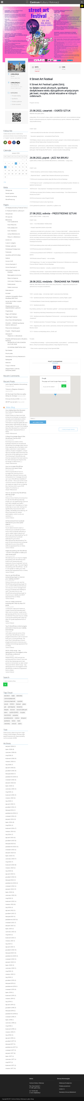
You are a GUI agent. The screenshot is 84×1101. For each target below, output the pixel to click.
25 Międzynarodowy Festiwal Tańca (16, 207)
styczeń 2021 (9, 947)
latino (5, 712)
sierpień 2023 (9, 852)
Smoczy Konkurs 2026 (12, 399)
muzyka (22, 712)
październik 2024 (10, 813)
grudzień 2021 (9, 913)
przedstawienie (8, 718)
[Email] (58, 367)
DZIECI (12, 704)
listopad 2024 (9, 810)
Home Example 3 (10, 267)
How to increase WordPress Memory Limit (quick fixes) (14, 467)
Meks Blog (10, 407)
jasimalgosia (11, 707)
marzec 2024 (9, 831)
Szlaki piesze (11, 284)
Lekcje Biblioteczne (14, 234)
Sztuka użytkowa (17, 101)
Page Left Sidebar (11, 314)
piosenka (15, 715)
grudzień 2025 (9, 770)
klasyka (6, 709)
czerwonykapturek (9, 698)
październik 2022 (10, 883)
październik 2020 (10, 956)
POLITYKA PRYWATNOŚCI (13, 320)
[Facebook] (14, 142)
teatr (18, 721)
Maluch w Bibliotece (14, 237)
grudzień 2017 (9, 1041)
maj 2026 (8, 755)
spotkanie (7, 721)
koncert (12, 709)
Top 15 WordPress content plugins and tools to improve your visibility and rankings (16, 627)
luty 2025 (8, 801)
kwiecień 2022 (9, 901)
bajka (13, 695)
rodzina (17, 718)
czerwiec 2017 (9, 1059)
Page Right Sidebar (11, 317)
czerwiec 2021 (9, 931)
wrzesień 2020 (9, 959)
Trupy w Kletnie (10, 365)
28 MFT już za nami (11, 402)
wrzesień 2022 (9, 886)
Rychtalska (8, 350)
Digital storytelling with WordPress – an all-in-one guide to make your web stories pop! (16, 552)
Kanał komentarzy (11, 196)
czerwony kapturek (9, 701)
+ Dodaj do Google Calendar (68, 429)
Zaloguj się (8, 190)
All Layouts (8, 217)
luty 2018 (8, 1035)
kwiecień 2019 (9, 995)
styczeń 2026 (9, 767)
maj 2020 (8, 971)
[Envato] (5, 142)
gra (5, 707)
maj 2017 (8, 1062)
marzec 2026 (9, 761)
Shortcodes (9, 353)
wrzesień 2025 (9, 780)
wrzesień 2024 (9, 816)
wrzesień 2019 (9, 989)
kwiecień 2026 (9, 758)
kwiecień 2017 (9, 1065)
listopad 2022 (9, 880)
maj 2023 (8, 862)
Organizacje (9, 311)
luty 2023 (8, 871)
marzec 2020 (9, 974)
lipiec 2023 (8, 856)
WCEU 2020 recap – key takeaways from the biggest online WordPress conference (16, 652)
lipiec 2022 (8, 892)
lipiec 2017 (8, 1056)
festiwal (18, 704)
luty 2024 (8, 834)
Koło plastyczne (12, 228)
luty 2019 (8, 1001)
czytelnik (19, 701)
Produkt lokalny (16, 96)
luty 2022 (8, 907)
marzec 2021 (9, 941)
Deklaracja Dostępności (12, 249)
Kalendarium (9, 290)
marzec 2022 (9, 904)
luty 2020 (8, 977)
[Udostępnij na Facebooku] (54, 367)
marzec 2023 (9, 868)
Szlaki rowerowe (13, 287)
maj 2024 (8, 825)
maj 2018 (8, 1026)
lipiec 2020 (8, 965)
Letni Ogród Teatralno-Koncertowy (16, 384)
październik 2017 (10, 1047)
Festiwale (8, 252)
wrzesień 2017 (9, 1050)
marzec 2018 (9, 1032)
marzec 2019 (9, 998)
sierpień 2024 (9, 819)
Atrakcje (10, 272)
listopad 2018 (9, 1010)
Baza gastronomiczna (14, 275)
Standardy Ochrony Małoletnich (15, 356)
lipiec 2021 (8, 928)
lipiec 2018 (8, 1020)
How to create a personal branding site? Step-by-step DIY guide (15, 603)
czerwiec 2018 (9, 1023)
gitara (24, 704)
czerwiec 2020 (10, 968)
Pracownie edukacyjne (12, 328)
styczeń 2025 (9, 804)
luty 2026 (8, 764)
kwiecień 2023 (9, 865)
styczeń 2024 (9, 837)
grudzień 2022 (9, 877)
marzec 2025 (9, 798)
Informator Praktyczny (14, 281)
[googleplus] (9, 142)
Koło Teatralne (12, 231)
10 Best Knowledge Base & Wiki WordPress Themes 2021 (15, 437)
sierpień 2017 (9, 1053)
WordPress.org (10, 199)
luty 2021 (8, 944)
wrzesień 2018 (9, 1017)
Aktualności (9, 214)
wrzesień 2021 (9, 922)
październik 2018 (10, 1013)
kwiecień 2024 (9, 828)
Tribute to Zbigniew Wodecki (14, 389)
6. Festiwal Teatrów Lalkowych (14, 211)
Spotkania (15, 98)
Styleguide (8, 359)
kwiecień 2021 (9, 938)
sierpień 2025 (9, 783)
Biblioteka (8, 220)
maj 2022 (8, 898)
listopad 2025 (9, 773)
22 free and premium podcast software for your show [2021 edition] (14, 522)
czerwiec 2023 (9, 859)
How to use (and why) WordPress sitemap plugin (15, 493)
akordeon (7, 695)
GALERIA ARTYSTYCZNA (13, 255)
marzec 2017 (9, 1068)
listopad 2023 (9, 843)
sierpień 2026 (9, 746)
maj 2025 (8, 792)
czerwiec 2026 (9, 752)
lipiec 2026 (8, 749)
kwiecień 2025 (9, 795)
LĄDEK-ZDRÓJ (13, 712)
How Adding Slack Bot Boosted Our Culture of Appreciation (15, 411)
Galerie (7, 258)
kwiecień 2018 (9, 1029)
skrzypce (23, 718)
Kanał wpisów (9, 193)
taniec (13, 721)
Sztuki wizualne (16, 104)
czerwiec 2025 (9, 789)
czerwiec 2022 (9, 895)
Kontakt (7, 293)
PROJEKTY (8, 334)
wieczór (14, 723)
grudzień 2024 (9, 807)
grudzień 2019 (9, 980)
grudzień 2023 (9, 840)
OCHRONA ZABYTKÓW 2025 (17, 347)
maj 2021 (8, 934)
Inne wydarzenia (13, 221)
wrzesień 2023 (9, 849)
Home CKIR (9, 261)
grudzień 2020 (9, 950)
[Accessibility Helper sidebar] (82, 6)
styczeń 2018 (9, 1038)
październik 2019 (10, 986)
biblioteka (19, 695)
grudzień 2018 (9, 1007)
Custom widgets (10, 243)
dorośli (6, 704)
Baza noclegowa (13, 278)
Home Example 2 (10, 264)
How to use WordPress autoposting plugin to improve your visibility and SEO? (15, 577)
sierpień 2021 (9, 925)
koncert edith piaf (22, 709)
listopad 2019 (9, 983)
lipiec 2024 (8, 822)
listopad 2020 (9, 953)
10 (5, 167)
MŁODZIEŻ (7, 715)
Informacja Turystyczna (12, 270)
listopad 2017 (9, 1044)
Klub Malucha (12, 224)
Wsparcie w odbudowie (15, 336)
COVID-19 (8, 240)
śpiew (19, 723)
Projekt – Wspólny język (12, 331)
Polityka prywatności (64, 1086)
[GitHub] (18, 142)
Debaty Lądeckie (10, 246)
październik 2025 (10, 777)
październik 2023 (10, 846)
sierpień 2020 (9, 962)
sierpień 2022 (9, 889)
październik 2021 (10, 919)
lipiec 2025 (8, 786)
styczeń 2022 (9, 910)
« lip (4, 182)
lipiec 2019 (8, 992)
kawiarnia (19, 707)
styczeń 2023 (9, 874)
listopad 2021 (9, 916)
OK (64, 386)
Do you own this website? (49, 386)
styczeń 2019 (9, 1004)
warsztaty (7, 723)
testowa (7, 362)
